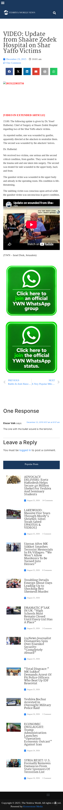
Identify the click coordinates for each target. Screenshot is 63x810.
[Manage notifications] (55, 802)
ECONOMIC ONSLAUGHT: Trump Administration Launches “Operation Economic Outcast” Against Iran (38, 734)
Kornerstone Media (33, 806)
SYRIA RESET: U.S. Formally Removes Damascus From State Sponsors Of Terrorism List (37, 766)
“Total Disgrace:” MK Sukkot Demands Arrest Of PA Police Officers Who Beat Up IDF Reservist (37, 676)
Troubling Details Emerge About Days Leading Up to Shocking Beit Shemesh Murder (38, 586)
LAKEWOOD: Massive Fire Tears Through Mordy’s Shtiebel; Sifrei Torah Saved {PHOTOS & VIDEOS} (37, 519)
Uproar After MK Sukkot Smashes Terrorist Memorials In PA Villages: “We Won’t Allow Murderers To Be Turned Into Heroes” (38, 554)
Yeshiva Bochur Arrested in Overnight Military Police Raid (37, 704)
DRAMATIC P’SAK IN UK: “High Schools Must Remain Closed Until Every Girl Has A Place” (38, 615)
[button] (2, 2)
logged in (25, 450)
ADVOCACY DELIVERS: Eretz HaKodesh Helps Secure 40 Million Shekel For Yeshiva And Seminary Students (37, 486)
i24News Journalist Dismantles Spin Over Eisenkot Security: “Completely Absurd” (37, 645)
